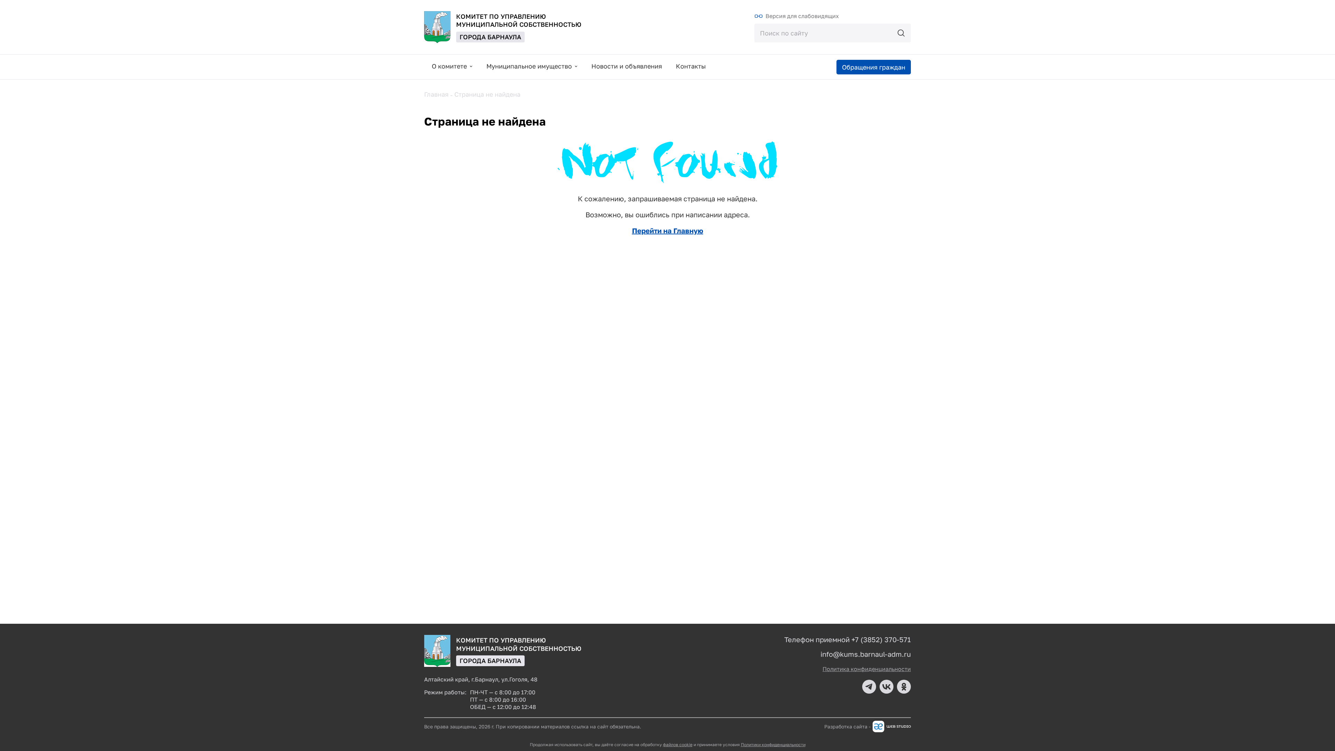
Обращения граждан (873, 67)
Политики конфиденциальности (773, 744)
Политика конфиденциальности (867, 668)
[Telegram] (869, 687)
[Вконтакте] (886, 687)
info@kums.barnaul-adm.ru (865, 654)
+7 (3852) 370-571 (881, 639)
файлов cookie (678, 744)
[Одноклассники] (904, 687)
